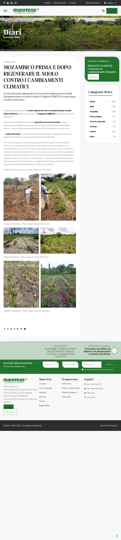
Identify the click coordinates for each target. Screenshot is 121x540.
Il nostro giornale (97, 121)
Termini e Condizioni (69, 392)
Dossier (93, 126)
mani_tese (90, 397)
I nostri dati (66, 397)
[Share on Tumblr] (14, 328)
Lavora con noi (60, 3)
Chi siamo (42, 384)
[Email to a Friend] (25, 328)
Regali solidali (44, 405)
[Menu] (5, 10)
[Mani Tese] (26, 13)
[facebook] (4, 2)
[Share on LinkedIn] (11, 328)
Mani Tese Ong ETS (93, 384)
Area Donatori (94, 3)
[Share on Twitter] (8, 328)
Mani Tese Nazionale (94, 388)
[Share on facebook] (4, 328)
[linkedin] (12, 2)
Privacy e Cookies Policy (71, 388)
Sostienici (43, 392)
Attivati (42, 401)
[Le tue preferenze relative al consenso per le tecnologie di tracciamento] (117, 536)
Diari (92, 106)
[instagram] (16, 2)
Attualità (94, 111)
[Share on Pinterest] (21, 328)
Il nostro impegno (45, 388)
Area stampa (96, 116)
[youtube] (8, 2)
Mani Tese (90, 393)
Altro (92, 136)
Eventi (93, 131)
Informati (42, 397)
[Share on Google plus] (18, 328)
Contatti (72, 3)
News (92, 101)
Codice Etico (66, 384)
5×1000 (47, 3)
